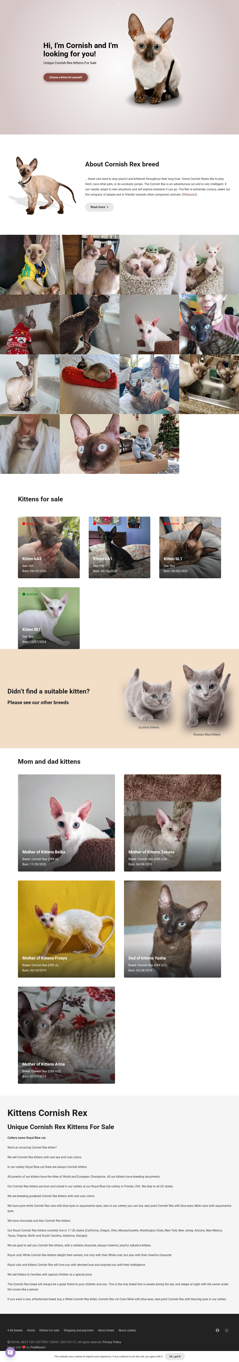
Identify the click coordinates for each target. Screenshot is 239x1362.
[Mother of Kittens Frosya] (66, 929)
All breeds (16, 1330)
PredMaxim (38, 1347)
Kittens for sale (49, 1330)
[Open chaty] (10, 1352)
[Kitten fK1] (49, 618)
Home (31, 1330)
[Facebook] (217, 1330)
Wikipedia (189, 194)
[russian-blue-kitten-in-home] (207, 694)
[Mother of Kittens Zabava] (172, 823)
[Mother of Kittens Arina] (66, 1035)
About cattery (127, 1330)
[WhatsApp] (227, 1330)
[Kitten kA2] (49, 547)
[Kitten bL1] (190, 547)
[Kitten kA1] (119, 547)
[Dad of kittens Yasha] (172, 929)
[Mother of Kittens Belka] (66, 823)
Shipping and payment (79, 1330)
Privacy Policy (112, 1342)
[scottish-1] (148, 694)
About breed (106, 1330)
